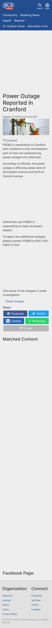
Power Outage (14, 301)
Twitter (40, 313)
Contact (6, 600)
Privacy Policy (9, 614)
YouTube (35, 600)
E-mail (27, 328)
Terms (5, 609)
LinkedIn (15, 321)
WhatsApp (38, 321)
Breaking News (30, 15)
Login (47, 8)
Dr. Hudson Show (14, 26)
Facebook (17, 313)
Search (40, 8)
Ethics (5, 604)
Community (10, 15)
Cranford (11, 140)
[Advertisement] (26, 59)
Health (7, 20)
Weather (19, 20)
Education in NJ (38, 26)
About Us (7, 595)
